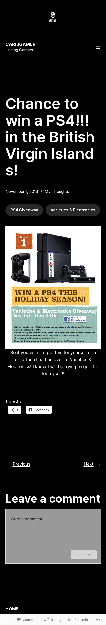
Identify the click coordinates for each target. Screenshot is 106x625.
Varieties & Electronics (73, 209)
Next (89, 464)
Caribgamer (20, 44)
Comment (83, 555)
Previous (21, 464)
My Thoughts (57, 191)
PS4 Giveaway (24, 209)
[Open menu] (98, 48)
